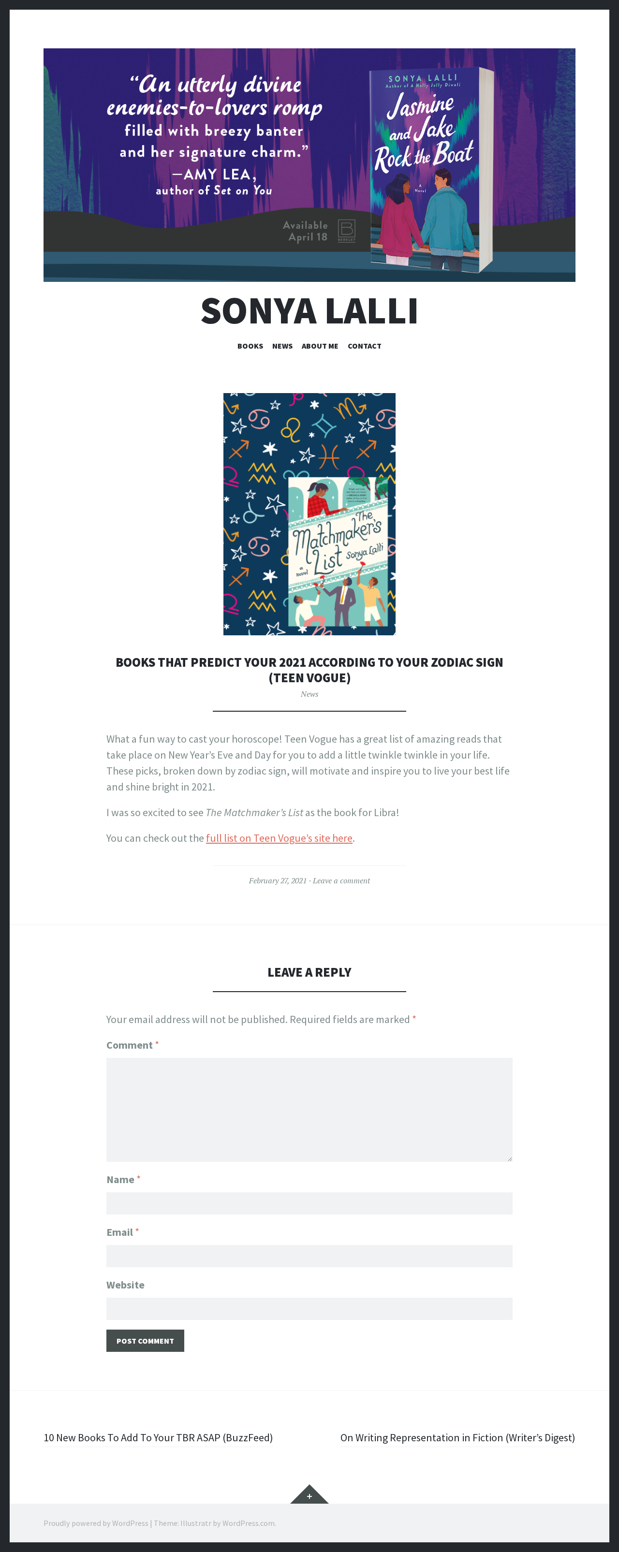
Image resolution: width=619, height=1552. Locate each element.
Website (125, 1284)
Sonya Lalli (309, 310)
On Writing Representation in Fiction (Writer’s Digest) (457, 1437)
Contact (365, 346)
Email (122, 1232)
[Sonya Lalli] (309, 165)
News (282, 346)
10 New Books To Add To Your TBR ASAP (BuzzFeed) (158, 1437)
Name (123, 1179)
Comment (132, 1045)
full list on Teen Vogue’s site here (279, 838)
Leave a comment (341, 880)
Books (250, 346)
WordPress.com (248, 1523)
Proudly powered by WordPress (96, 1523)
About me (320, 346)
